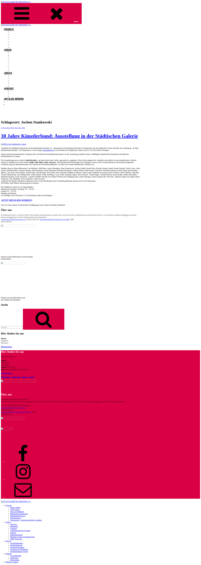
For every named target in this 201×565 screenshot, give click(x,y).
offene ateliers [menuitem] (15, 508)
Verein (7, 49)
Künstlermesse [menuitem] (15, 518)
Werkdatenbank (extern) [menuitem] (19, 552)
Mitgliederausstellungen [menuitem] (19, 514)
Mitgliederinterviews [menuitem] (17, 516)
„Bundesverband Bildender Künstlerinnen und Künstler (54, 219)
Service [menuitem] (8, 541)
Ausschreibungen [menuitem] (16, 543)
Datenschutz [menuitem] (14, 560)
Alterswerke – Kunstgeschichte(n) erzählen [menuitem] (26, 520)
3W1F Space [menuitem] (15, 510)
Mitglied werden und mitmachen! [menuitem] (22, 537)
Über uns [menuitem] (13, 524)
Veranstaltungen (48, 150)
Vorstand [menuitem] (13, 529)
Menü (76, 21)
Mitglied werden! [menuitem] (12, 562)
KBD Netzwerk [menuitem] (16, 539)
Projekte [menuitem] (9, 505)
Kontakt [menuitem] (9, 554)
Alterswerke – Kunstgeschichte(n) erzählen (25, 47)
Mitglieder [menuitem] (14, 526)
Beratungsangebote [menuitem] (17, 547)
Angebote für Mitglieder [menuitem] (19, 549)
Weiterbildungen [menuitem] (16, 545)
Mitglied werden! (14, 98)
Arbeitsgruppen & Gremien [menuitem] (20, 531)
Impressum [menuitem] (14, 558)
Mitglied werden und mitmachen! (21, 68)
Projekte (9, 29)
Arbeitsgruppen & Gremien (19, 60)
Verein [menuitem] (8, 522)
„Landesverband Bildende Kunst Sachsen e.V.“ (14, 219)
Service (8, 73)
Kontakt (9, 88)
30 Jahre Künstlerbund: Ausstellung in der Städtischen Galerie (69, 136)
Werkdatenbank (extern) (18, 86)
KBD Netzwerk (14, 70)
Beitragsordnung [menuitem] (16, 535)
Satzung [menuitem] (13, 533)
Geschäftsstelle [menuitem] (15, 556)
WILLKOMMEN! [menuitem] (17, 512)
